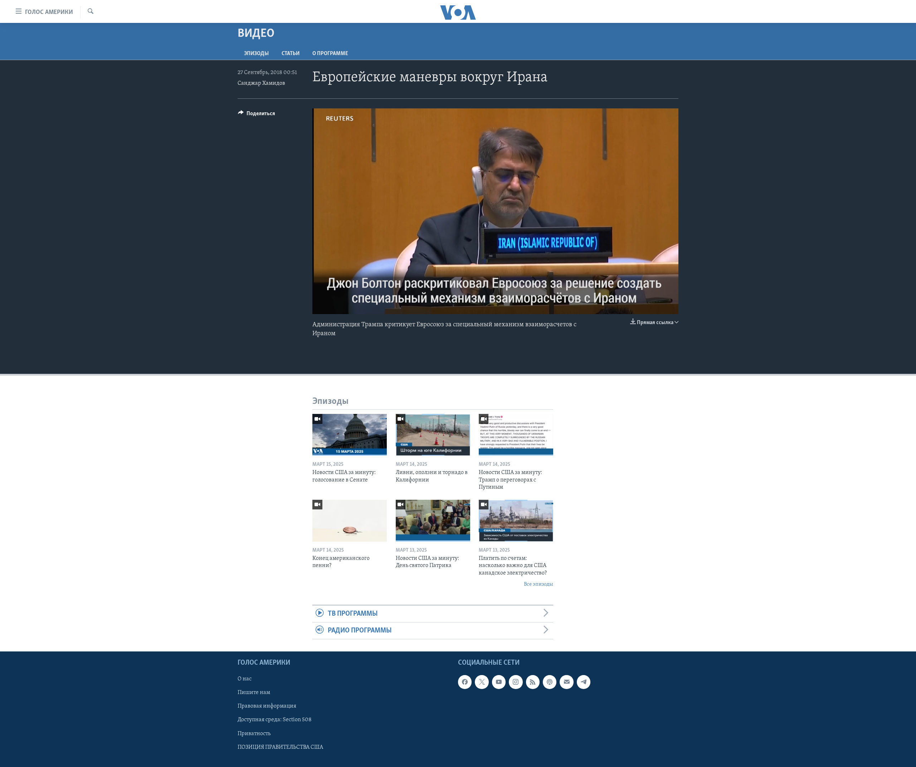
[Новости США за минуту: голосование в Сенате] (349, 435)
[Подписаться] (566, 682)
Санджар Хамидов (261, 83)
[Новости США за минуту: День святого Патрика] (433, 521)
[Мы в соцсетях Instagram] (515, 682)
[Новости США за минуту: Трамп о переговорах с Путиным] (516, 435)
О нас (245, 679)
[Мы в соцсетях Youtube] (499, 682)
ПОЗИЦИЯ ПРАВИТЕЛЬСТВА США (280, 747)
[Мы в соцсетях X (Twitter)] (481, 682)
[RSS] (533, 682)
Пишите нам (254, 693)
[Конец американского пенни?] (349, 521)
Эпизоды (256, 54)
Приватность (254, 734)
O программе (330, 54)
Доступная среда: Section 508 (275, 720)
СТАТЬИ (290, 54)
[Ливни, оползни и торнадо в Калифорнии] (433, 435)
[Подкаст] (549, 682)
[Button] (256, 115)
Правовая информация (267, 706)
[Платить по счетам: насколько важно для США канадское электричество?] (516, 521)
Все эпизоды (538, 584)
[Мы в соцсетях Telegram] (583, 682)
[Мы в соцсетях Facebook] (465, 682)
